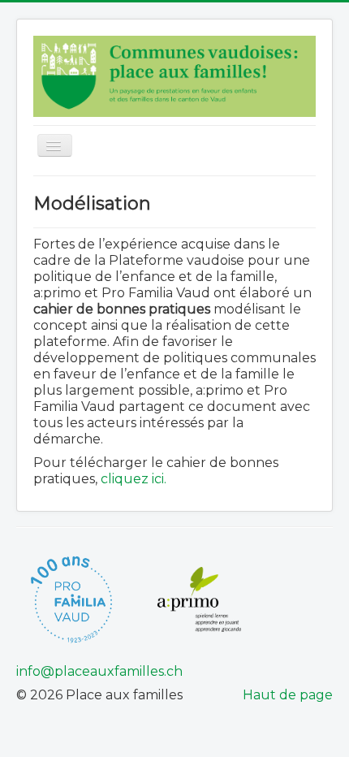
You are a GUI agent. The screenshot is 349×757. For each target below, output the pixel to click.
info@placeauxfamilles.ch (99, 671)
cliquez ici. (133, 479)
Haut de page (288, 695)
